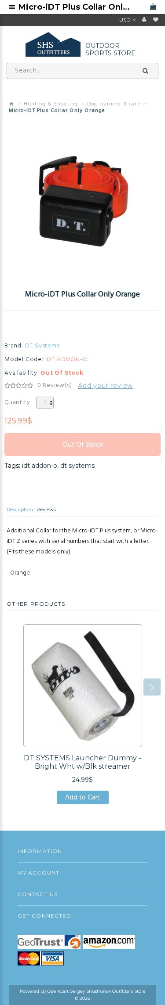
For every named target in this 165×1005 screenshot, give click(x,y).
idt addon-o (39, 466)
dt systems (77, 466)
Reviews (46, 509)
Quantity (17, 403)
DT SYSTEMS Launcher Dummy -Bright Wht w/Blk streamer (82, 762)
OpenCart (58, 991)
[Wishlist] (155, 19)
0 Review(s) (54, 385)
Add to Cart (82, 798)
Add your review (105, 385)
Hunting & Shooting (51, 104)
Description (20, 509)
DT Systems (42, 346)
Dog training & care (113, 104)
